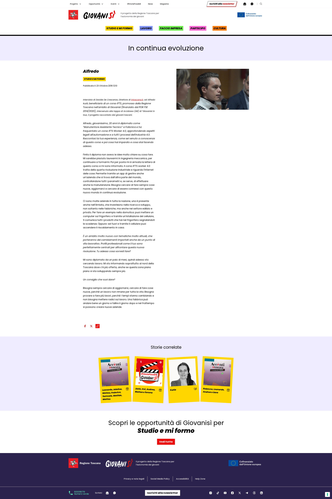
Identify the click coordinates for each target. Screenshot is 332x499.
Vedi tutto (166, 441)
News (150, 4)
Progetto (74, 4)
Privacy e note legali (134, 478)
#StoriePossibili (134, 4)
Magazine (164, 4)
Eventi (113, 4)
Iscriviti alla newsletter (162, 492)
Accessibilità (182, 478)
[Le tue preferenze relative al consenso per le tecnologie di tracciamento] (327, 494)
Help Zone (200, 478)
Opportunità (94, 4)
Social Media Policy (160, 478)
